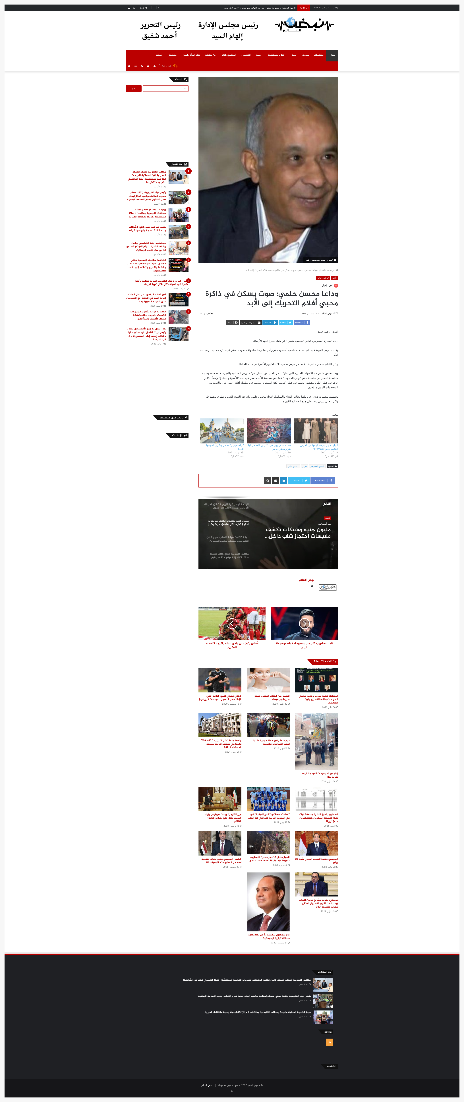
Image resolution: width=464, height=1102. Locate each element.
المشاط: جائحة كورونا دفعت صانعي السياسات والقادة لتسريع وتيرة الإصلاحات (318, 699)
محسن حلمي (293, 466)
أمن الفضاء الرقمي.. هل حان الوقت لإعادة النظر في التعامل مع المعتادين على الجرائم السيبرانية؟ (146, 298)
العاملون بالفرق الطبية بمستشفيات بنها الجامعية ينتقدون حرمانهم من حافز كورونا (318, 817)
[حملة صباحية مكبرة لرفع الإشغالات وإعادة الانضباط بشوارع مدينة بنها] (178, 232)
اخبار (333, 55)
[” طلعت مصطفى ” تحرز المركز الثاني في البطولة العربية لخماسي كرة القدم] (268, 799)
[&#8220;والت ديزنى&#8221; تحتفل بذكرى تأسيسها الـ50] (222, 430)
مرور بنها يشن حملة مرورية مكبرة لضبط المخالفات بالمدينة (271, 742)
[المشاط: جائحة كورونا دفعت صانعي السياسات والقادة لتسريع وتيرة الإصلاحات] (316, 680)
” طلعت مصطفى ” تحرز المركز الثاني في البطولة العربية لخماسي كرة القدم (269, 816)
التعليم (246, 55)
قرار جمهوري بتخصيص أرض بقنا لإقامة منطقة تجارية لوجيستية (269, 936)
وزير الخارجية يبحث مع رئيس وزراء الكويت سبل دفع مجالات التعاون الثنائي (223, 817)
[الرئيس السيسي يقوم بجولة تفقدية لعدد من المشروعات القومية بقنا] (219, 843)
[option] (268, 533)
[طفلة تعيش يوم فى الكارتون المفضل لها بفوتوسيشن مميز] (269, 430)
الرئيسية (331, 270)
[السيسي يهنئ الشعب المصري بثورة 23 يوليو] (316, 843)
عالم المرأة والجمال (191, 55)
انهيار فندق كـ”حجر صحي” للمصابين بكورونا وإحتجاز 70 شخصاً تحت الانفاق (269, 859)
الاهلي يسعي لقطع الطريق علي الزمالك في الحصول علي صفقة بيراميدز (220, 698)
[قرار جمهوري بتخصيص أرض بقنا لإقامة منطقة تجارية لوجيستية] (268, 901)
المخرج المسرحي (317, 466)
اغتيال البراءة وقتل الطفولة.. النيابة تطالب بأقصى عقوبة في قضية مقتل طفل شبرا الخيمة (161, 283)
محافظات (319, 55)
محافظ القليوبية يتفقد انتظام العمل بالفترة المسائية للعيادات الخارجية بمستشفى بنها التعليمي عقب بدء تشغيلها (147, 177)
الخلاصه (331, 1066)
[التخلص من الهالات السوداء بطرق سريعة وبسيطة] (268, 680)
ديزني (304, 466)
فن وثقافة (210, 55)
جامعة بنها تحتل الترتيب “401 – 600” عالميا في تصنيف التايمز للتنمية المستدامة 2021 (221, 744)
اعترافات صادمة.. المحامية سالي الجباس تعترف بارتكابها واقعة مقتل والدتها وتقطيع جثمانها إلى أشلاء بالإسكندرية (146, 265)
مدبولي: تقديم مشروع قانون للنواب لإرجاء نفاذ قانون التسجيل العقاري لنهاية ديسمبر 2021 (318, 903)
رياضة (294, 55)
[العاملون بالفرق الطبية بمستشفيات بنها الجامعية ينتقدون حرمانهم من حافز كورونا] (316, 799)
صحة (258, 55)
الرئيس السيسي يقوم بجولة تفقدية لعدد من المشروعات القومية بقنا (221, 861)
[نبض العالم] (304, 24)
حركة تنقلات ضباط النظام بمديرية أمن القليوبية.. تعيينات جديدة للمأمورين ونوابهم (294, 533)
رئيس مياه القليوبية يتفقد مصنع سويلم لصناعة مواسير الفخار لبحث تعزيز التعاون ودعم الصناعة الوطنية (146, 196)
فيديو (159, 55)
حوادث (305, 55)
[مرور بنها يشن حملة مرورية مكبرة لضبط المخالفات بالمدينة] (268, 725)
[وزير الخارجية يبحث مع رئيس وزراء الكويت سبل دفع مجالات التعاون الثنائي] (219, 799)
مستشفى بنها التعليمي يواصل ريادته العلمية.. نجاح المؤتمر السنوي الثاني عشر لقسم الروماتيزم (146, 246)
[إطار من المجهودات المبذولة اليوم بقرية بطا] (316, 741)
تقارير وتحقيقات (276, 55)
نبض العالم (327, 313)
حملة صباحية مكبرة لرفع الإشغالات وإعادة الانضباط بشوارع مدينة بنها (147, 229)
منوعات (173, 55)
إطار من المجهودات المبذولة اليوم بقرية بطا (320, 775)
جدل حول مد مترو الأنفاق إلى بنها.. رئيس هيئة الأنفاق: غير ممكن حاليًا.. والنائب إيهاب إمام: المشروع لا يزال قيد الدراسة (146, 334)
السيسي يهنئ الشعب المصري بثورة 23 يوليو (316, 861)
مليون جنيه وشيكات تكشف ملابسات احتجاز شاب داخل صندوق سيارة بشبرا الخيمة (255, 7)
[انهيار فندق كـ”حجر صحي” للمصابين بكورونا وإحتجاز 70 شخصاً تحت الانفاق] (268, 842)
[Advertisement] (158, 126)
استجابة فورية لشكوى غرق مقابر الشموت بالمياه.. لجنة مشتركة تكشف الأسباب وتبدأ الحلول (148, 315)
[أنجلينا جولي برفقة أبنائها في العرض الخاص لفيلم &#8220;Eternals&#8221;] (316, 430)
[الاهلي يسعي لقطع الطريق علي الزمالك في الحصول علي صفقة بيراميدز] (219, 680)
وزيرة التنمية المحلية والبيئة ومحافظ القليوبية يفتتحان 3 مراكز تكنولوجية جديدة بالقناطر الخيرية (147, 213)
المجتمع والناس (228, 55)
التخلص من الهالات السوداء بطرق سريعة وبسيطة (272, 698)
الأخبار (322, 270)
